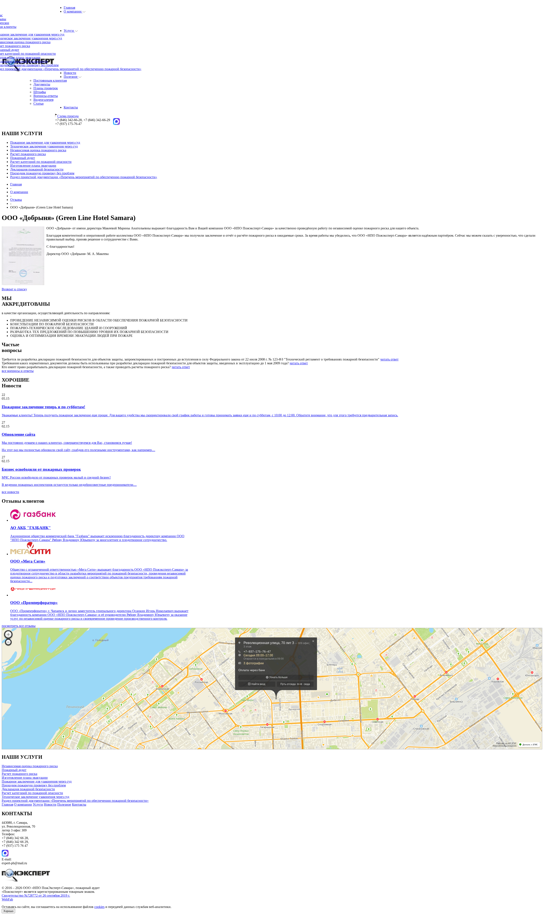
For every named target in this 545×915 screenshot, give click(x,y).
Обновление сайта (18, 434)
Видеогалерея (43, 99)
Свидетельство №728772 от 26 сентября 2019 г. (36, 895)
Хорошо (8, 911)
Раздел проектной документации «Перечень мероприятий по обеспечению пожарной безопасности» (83, 177)
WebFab (7, 899)
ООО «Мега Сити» (27, 561)
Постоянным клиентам (50, 80)
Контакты (71, 107)
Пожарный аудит (22, 158)
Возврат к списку (14, 289)
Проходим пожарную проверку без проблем (42, 173)
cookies (99, 907)
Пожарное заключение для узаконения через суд (45, 142)
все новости (10, 492)
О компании (73, 11)
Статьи (38, 103)
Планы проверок (45, 88)
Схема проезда (68, 116)
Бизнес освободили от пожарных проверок (41, 469)
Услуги (69, 30)
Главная (69, 7)
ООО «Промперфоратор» (34, 602)
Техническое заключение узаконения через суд (44, 146)
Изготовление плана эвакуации (33, 165)
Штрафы (39, 92)
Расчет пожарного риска (28, 154)
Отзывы (16, 199)
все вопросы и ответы (18, 371)
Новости (70, 73)
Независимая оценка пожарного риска (38, 150)
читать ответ (389, 359)
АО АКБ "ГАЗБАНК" (30, 528)
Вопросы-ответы (45, 96)
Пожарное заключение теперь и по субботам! (43, 407)
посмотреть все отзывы (19, 626)
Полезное (71, 76)
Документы (41, 84)
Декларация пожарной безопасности (36, 169)
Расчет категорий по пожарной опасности (41, 162)
